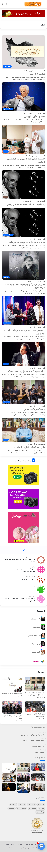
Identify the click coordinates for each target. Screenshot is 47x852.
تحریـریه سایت (40, 71)
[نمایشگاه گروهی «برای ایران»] (9, 777)
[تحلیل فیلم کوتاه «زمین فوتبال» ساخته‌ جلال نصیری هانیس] (35, 684)
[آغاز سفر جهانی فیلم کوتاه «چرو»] (12, 684)
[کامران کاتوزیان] (43, 652)
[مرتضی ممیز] (43, 627)
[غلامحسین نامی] (43, 619)
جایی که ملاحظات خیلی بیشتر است (29, 447)
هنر (41, 808)
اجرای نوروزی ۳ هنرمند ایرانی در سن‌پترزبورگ (26, 371)
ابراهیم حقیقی (36, 644)
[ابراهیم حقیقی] (43, 644)
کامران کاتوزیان (36, 652)
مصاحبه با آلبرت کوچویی (34, 116)
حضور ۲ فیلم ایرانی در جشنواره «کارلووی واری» (36, 715)
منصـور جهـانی (40, 282)
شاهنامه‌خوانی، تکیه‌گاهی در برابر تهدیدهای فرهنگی (26, 160)
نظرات (23, 550)
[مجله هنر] (33, 4)
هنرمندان (21, 808)
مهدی (33, 567)
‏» (13, 460)
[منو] (44, 5)
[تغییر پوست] (6, 5)
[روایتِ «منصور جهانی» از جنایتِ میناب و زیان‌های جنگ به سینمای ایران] (38, 767)
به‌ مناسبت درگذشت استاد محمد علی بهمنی (26, 204)
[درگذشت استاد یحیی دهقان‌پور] (38, 787)
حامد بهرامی (31, 596)
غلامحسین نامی (35, 619)
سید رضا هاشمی (30, 557)
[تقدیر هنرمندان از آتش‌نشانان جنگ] (12, 707)
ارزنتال (33, 586)
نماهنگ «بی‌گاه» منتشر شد (33, 409)
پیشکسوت (40, 812)
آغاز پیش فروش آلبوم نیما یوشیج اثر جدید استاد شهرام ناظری (25, 286)
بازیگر (41, 805)
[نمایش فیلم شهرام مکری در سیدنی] (9, 787)
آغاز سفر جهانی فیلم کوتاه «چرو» (12, 694)
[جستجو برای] (3, 5)
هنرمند (32, 808)
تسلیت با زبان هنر (37, 74)
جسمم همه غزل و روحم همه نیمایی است (26, 242)
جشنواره (31, 805)
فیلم (13, 805)
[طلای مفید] (23, 14)
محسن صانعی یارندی (38, 156)
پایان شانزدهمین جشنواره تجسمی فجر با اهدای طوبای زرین (24, 332)
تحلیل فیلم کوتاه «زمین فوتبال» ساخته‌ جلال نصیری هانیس (35, 694)
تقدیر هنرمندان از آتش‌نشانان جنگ (13, 717)
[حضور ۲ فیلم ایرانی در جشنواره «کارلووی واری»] (35, 706)
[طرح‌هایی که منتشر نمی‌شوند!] (23, 788)
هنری (11, 808)
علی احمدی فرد (30, 577)
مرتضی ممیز (36, 627)
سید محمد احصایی (34, 635)
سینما (22, 805)
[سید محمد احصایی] (43, 635)
